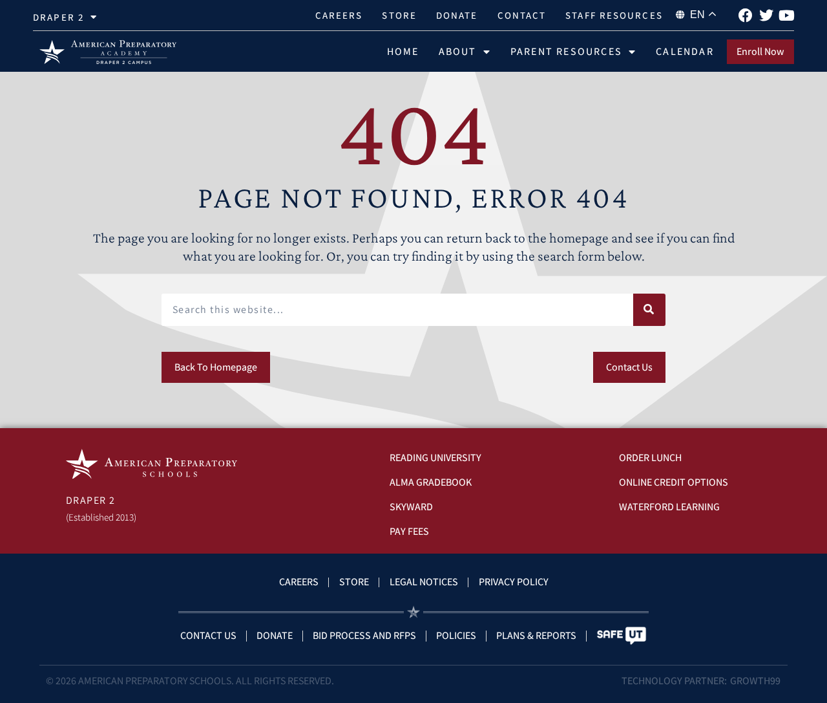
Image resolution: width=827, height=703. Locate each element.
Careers (339, 15)
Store (399, 15)
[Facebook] (745, 15)
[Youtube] (787, 15)
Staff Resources (614, 15)
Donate (457, 15)
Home (403, 51)
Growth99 (755, 680)
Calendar (685, 51)
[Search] (649, 310)
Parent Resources (566, 51)
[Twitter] (766, 15)
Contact (522, 15)
